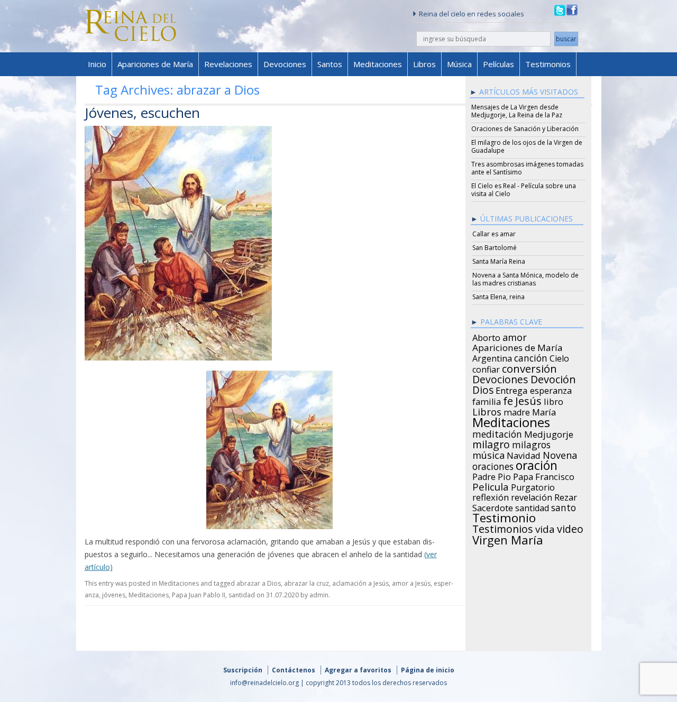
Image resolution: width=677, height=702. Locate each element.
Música (459, 64)
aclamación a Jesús (360, 583)
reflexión (490, 496)
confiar (486, 368)
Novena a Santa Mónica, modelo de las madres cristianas (525, 279)
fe (508, 399)
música (488, 453)
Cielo (559, 357)
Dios (482, 388)
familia (486, 400)
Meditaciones (377, 64)
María (544, 411)
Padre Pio (491, 475)
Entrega (512, 389)
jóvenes (113, 594)
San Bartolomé (494, 247)
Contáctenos (293, 670)
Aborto (486, 336)
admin (318, 594)
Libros (424, 64)
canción (530, 356)
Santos (329, 64)
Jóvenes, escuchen (142, 112)
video (570, 527)
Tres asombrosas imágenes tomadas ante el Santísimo (527, 168)
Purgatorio (533, 486)
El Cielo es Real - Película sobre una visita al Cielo (523, 189)
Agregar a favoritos (358, 670)
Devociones (284, 64)
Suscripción (242, 670)
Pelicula (490, 485)
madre (517, 411)
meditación (497, 432)
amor (514, 335)
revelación (531, 496)
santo (563, 506)
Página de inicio (427, 670)
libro (553, 400)
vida (545, 527)
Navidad (524, 454)
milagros (531, 443)
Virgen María (507, 538)
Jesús (528, 399)
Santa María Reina (498, 261)
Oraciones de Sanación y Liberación (525, 128)
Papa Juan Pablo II (198, 594)
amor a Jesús (411, 583)
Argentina (492, 357)
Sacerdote (492, 506)
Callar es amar (494, 233)
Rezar (565, 496)
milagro (491, 443)
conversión (529, 367)
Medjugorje (548, 433)
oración (536, 464)
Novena (560, 453)
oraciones (493, 464)
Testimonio (504, 516)
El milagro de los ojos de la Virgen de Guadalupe (526, 146)
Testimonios (548, 64)
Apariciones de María (155, 64)
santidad (241, 594)
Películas (498, 64)
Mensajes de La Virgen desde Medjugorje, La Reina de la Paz (516, 111)
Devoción (553, 378)
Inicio (97, 64)
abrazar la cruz (306, 583)
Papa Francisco (543, 475)
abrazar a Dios (258, 583)
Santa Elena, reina (498, 296)
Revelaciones (228, 64)
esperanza (551, 389)
